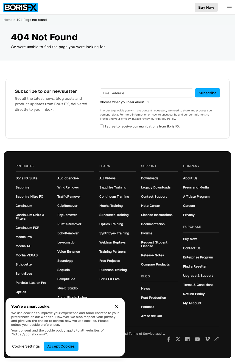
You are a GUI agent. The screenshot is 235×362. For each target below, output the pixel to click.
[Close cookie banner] (116, 306)
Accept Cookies (61, 346)
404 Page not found (31, 20)
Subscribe (207, 93)
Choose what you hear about (122, 102)
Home (7, 20)
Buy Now (206, 7)
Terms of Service (141, 333)
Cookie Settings (26, 346)
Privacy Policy (165, 118)
